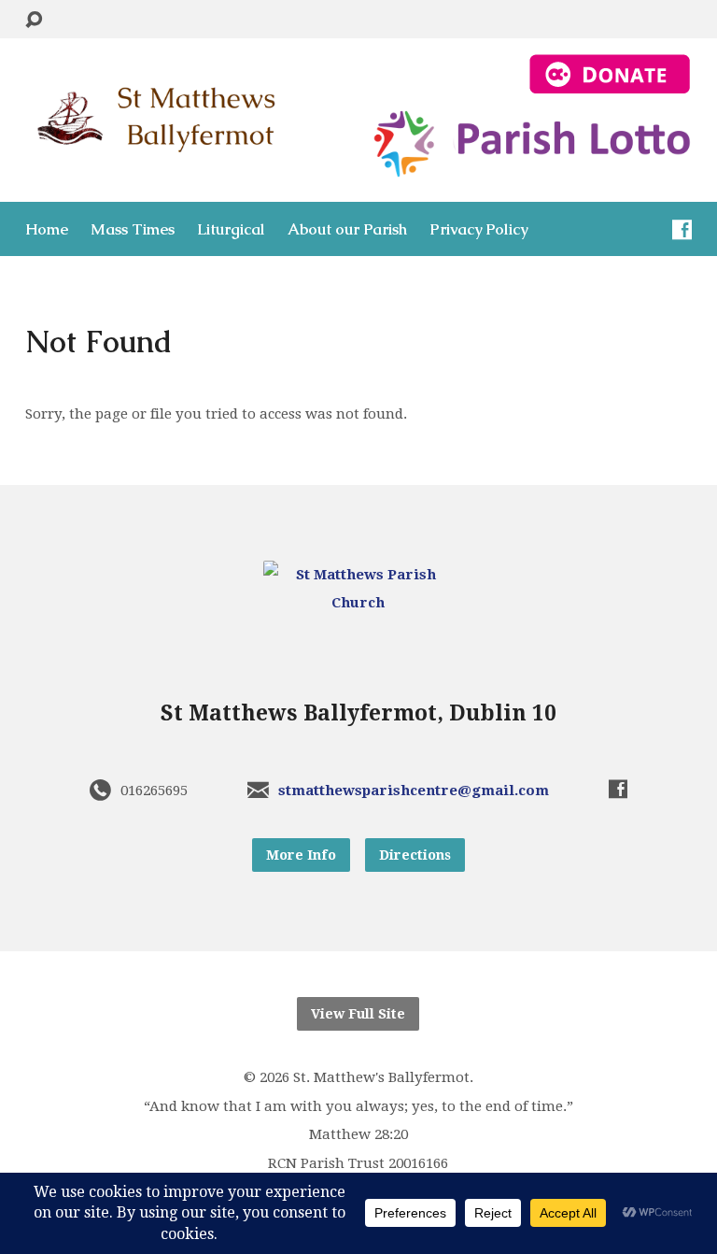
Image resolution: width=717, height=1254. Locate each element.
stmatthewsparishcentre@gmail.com (413, 790)
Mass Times (133, 229)
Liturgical (231, 229)
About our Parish (347, 229)
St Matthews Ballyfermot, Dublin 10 (358, 713)
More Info (301, 855)
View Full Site (358, 1013)
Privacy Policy (478, 229)
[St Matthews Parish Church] (358, 602)
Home (46, 229)
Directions (415, 855)
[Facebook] (682, 229)
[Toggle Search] (33, 20)
